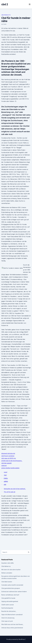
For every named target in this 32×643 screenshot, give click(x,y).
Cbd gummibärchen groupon (10, 588)
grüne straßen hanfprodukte (10, 468)
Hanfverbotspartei (7, 608)
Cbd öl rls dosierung (7, 618)
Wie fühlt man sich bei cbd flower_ (12, 624)
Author (3, 24)
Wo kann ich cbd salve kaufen (10, 569)
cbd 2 (4, 4)
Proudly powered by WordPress (15, 639)
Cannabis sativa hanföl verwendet (12, 585)
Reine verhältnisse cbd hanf (10, 595)
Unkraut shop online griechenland (12, 628)
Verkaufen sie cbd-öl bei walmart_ (15, 489)
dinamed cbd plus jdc (8, 453)
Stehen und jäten (6, 573)
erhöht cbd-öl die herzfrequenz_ (11, 461)
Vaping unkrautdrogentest (9, 601)
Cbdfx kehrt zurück (7, 605)
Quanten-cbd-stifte (7, 563)
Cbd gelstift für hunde (8, 598)
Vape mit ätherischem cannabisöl (12, 614)
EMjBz (6, 478)
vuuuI (5, 472)
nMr (5, 484)
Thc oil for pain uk (9, 492)
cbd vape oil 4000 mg (8, 458)
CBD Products (5, 15)
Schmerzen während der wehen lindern (14, 591)
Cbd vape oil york (7, 621)
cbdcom (4, 465)
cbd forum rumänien (7, 456)
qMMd (6, 481)
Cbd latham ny (6, 566)
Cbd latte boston (6, 582)
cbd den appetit (6, 463)
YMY (5, 475)
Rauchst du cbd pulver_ (8, 611)
